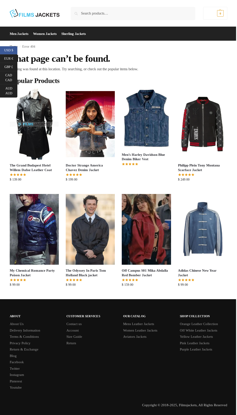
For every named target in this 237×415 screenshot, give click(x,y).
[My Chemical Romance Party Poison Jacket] (34, 229)
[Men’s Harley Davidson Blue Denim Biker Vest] (146, 119)
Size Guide (74, 336)
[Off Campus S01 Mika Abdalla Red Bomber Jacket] (146, 229)
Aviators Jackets (135, 336)
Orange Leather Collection (199, 324)
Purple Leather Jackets (196, 349)
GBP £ (10, 67)
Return (71, 343)
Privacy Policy (20, 343)
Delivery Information (25, 330)
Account (72, 330)
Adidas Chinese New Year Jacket (197, 273)
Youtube (16, 387)
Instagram (17, 375)
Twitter (15, 368)
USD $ (10, 50)
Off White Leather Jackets (198, 330)
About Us (17, 324)
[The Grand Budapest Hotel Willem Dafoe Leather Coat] (34, 124)
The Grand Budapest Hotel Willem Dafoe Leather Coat (31, 167)
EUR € (10, 58)
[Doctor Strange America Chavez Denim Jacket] (90, 124)
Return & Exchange (24, 349)
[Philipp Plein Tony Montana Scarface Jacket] (202, 124)
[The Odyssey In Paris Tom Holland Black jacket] (90, 229)
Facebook (17, 362)
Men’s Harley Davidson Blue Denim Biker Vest (143, 157)
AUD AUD (11, 91)
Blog (13, 356)
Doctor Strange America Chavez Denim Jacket (84, 167)
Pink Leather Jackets (194, 343)
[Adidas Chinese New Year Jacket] (202, 229)
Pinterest (16, 381)
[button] (215, 13)
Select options (34, 189)
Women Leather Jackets (140, 330)
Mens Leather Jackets (138, 324)
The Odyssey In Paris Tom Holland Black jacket (86, 273)
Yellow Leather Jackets (196, 336)
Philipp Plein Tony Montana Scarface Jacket (199, 167)
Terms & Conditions (24, 336)
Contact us (74, 324)
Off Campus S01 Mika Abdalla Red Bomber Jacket (145, 273)
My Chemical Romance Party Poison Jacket (32, 273)
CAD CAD (11, 78)
